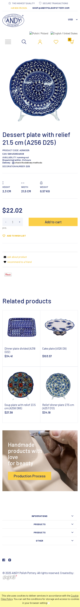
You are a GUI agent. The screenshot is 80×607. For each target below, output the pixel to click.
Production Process (30, 476)
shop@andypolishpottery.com (50, 8)
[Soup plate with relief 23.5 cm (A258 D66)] (21, 385)
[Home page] (13, 20)
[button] (8, 42)
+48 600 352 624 (19, 8)
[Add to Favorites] (56, 42)
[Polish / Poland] (38, 33)
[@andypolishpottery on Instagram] (9, 560)
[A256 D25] (40, 87)
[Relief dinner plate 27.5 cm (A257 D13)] (59, 385)
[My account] (40, 42)
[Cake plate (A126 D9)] (59, 329)
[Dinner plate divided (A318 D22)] (21, 329)
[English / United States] (64, 33)
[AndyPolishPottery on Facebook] (3, 560)
